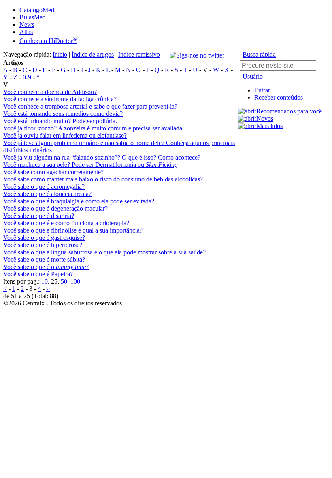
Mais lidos (269, 125)
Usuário (253, 76)
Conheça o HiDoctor (48, 40)
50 (64, 281)
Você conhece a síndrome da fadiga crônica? (60, 99)
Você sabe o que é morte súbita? (44, 259)
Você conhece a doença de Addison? (50, 91)
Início (60, 54)
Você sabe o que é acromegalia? (44, 186)
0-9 (27, 77)
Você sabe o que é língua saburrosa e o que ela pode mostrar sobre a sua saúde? (104, 252)
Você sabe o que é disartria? (38, 215)
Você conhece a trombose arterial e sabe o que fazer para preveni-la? (90, 106)
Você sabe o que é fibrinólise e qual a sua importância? (73, 230)
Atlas (26, 31)
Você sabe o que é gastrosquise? (44, 237)
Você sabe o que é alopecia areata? (47, 193)
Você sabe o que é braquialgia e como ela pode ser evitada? (78, 201)
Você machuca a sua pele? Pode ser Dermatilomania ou (90, 164)
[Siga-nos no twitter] (197, 55)
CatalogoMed (36, 9)
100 (75, 281)
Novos (264, 118)
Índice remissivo (139, 54)
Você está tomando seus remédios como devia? (63, 113)
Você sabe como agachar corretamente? (53, 172)
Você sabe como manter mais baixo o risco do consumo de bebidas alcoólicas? (103, 179)
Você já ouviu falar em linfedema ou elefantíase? (65, 135)
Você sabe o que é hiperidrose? (42, 244)
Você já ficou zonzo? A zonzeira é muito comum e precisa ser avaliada (92, 128)
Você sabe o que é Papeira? (38, 274)
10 (44, 281)
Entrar (262, 90)
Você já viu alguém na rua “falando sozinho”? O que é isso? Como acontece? (101, 157)
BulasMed (32, 17)
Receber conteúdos (278, 97)
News (26, 24)
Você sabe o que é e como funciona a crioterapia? (66, 223)
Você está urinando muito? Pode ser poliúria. (60, 120)
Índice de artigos (93, 54)
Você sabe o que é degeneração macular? (55, 208)
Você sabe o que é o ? (46, 266)
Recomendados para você (289, 111)
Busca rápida (259, 54)
